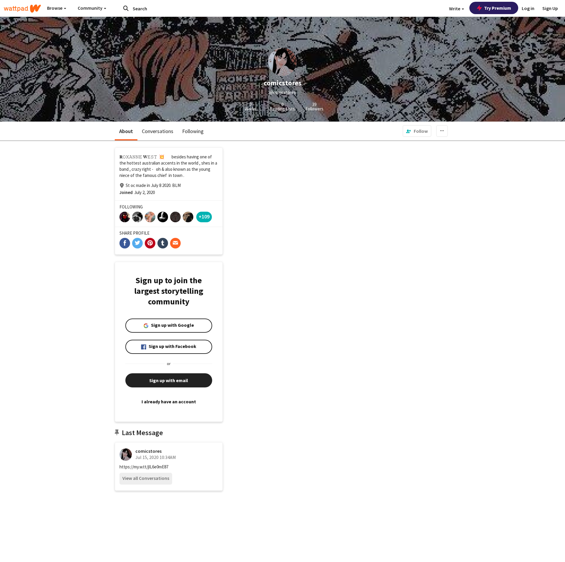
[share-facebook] (124, 243)
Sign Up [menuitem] (550, 8)
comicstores (148, 451)
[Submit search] (126, 8)
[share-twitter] (137, 243)
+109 (204, 216)
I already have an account (169, 401)
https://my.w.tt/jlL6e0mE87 (143, 467)
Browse (55, 8)
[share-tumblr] (162, 243)
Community (90, 8)
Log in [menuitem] (528, 8)
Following (193, 131)
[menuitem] (417, 131)
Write (455, 8)
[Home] (22, 8)
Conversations (157, 131)
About (126, 131)
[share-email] (175, 243)
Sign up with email (168, 380)
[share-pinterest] (150, 243)
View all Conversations (145, 478)
